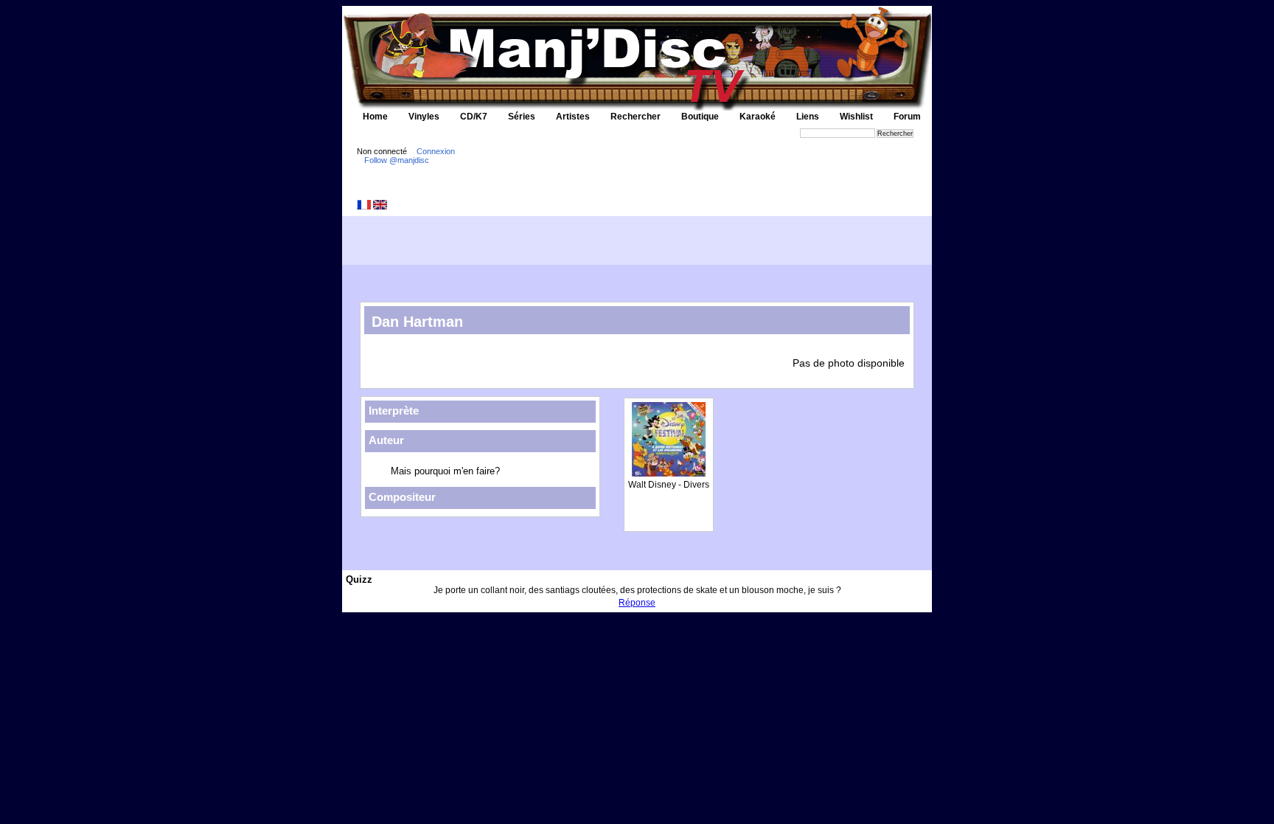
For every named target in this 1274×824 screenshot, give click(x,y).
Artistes (573, 116)
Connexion (436, 151)
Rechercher (635, 116)
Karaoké (757, 116)
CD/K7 (473, 116)
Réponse (637, 603)
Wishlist (856, 116)
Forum (907, 116)
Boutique (700, 116)
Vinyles (423, 116)
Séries (521, 116)
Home (375, 116)
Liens (807, 116)
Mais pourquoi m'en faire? (445, 471)
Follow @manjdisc (396, 160)
